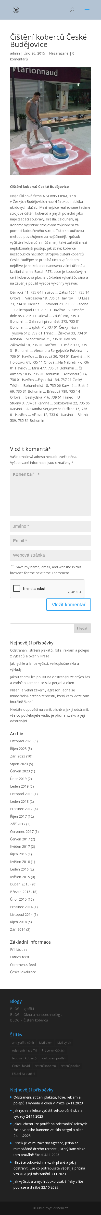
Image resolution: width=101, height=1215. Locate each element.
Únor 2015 (18, 899)
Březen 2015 (20, 891)
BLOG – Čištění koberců (29, 1020)
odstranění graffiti (24, 1050)
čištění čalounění (23, 1074)
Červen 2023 (20, 771)
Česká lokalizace (23, 972)
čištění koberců (45, 1066)
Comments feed (23, 964)
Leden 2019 (19, 786)
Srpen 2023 (19, 763)
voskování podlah (53, 1058)
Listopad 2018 (21, 793)
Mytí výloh (64, 1043)
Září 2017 (17, 824)
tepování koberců (24, 1058)
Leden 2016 (19, 869)
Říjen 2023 (18, 748)
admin (15, 53)
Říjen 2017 (18, 816)
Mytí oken (45, 1043)
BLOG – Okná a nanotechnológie (36, 1014)
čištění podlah (70, 1066)
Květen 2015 (20, 876)
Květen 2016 (20, 861)
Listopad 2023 (21, 741)
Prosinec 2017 (21, 808)
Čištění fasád (21, 1066)
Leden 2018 (19, 801)
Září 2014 (17, 929)
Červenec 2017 (22, 831)
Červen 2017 (20, 839)
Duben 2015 (19, 884)
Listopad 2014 (21, 914)
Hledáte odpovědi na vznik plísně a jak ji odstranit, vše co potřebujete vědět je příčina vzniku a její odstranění (49, 715)
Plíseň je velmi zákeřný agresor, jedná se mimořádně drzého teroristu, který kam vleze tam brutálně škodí (49, 696)
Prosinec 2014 (21, 907)
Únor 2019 (18, 778)
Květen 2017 (20, 846)
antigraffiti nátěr (23, 1043)
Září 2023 (17, 756)
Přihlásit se (18, 949)
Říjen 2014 (18, 921)
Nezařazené (58, 53)
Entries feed (19, 957)
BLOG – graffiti (22, 1008)
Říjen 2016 (18, 854)
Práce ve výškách (53, 1050)
